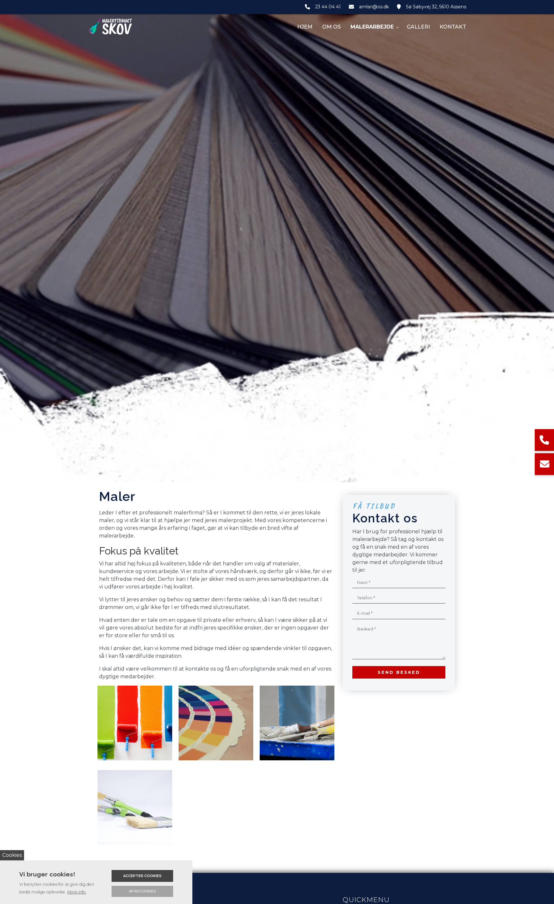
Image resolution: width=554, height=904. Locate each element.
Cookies (12, 855)
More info (76, 892)
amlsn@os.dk (374, 7)
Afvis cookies (142, 891)
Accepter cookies (142, 876)
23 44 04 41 (328, 7)
